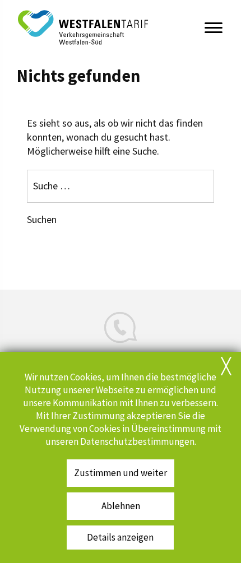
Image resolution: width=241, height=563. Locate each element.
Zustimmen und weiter (120, 473)
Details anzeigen (120, 537)
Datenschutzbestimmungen (137, 441)
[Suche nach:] (120, 186)
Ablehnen (120, 506)
